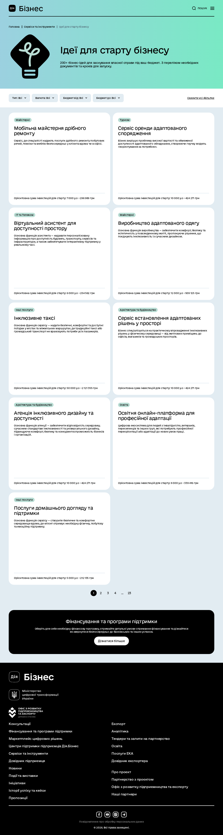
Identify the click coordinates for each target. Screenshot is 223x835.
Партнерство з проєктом (132, 779)
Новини (15, 768)
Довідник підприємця (27, 760)
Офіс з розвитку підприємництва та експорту (150, 786)
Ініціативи (17, 783)
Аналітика (120, 731)
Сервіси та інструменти (28, 753)
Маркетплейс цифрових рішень (36, 738)
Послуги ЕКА (122, 753)
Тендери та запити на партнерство (141, 738)
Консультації (19, 723)
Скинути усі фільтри (200, 97)
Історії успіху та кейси (27, 790)
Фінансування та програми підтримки (40, 731)
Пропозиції (18, 798)
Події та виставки (23, 775)
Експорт (118, 723)
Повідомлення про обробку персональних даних (111, 821)
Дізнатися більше (111, 641)
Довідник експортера (130, 760)
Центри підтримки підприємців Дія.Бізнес (44, 746)
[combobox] (19, 98)
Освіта (117, 746)
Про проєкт (121, 772)
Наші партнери (124, 794)
